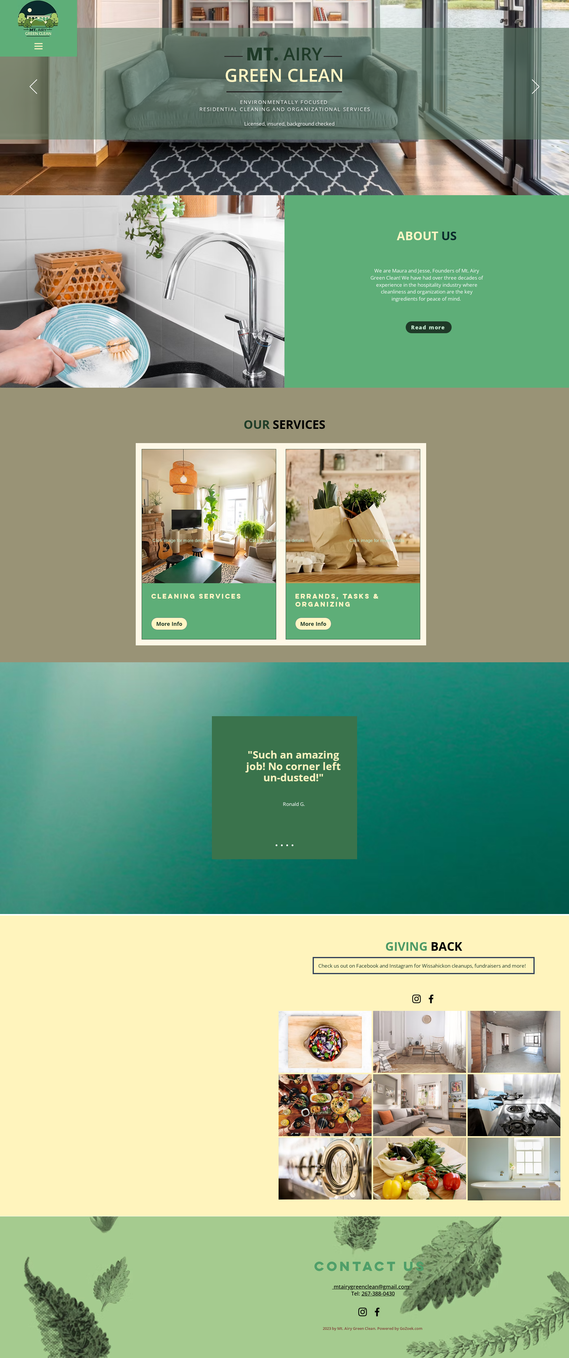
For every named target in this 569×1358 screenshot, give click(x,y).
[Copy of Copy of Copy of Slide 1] (287, 845)
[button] (38, 46)
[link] (209, 596)
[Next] (535, 87)
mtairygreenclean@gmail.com (372, 1286)
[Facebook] (431, 999)
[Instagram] (416, 999)
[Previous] (33, 87)
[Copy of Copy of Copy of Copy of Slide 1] (292, 845)
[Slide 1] (276, 845)
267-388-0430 (378, 1293)
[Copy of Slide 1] (282, 845)
